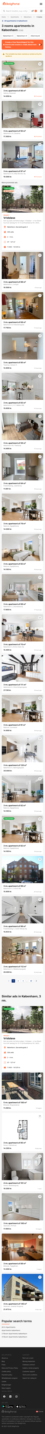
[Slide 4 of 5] (23, 85)
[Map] (41, 11)
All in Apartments (8, 1327)
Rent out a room (27, 1358)
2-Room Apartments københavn (14, 1334)
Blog (3, 1361)
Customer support (28, 1371)
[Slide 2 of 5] (21, 85)
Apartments (15, 17)
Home (4, 17)
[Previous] (8, 981)
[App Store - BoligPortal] (21, 1406)
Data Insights (6, 1388)
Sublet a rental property (30, 1368)
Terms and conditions (29, 1375)
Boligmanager (6, 1385)
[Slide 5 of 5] (25, 85)
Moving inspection (28, 1361)
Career (4, 1381)
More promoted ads (9, 182)
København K (22, 36)
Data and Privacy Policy (10, 1368)
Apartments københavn (11, 1330)
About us (5, 1358)
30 (31, 981)
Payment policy (7, 1375)
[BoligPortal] (11, 4)
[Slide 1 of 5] (20, 85)
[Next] (36, 981)
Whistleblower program (9, 1378)
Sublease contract (28, 1365)
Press (3, 1365)
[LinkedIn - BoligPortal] (10, 1396)
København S (8, 36)
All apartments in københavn (15, 21)
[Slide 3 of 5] (22, 85)
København (28, 17)
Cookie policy (6, 1371)
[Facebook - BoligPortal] (4, 1396)
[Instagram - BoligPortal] (16, 1396)
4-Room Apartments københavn (14, 1337)
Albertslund (35, 36)
